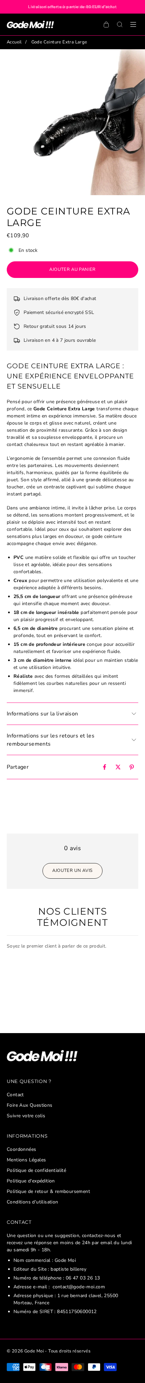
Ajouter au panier (72, 269)
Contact (15, 1094)
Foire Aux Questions (30, 1105)
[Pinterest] (131, 767)
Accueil (14, 42)
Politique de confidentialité (36, 1170)
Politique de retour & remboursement (48, 1191)
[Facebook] (104, 767)
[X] (118, 767)
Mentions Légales (26, 1160)
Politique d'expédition (31, 1181)
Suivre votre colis (26, 1116)
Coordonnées (21, 1149)
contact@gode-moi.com (79, 1287)
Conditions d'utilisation (32, 1202)
